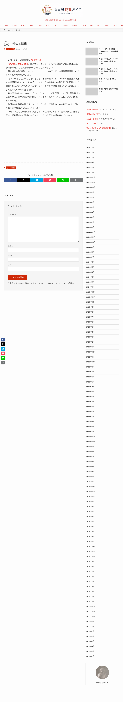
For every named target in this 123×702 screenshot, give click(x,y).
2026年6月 (90, 152)
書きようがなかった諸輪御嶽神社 (99, 128)
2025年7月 (90, 197)
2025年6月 (90, 202)
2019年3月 (90, 531)
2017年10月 (90, 616)
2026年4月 (90, 162)
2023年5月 (90, 327)
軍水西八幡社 (37, 60)
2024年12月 (90, 232)
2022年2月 (90, 396)
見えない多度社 (92, 118)
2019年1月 (90, 541)
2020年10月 (90, 441)
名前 (10, 246)
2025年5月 (90, 207)
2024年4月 (90, 272)
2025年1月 (90, 227)
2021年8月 (90, 407)
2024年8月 (90, 252)
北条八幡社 (23, 63)
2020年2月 (90, 476)
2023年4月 (90, 332)
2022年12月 (90, 352)
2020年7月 (90, 451)
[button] (10, 180)
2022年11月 (90, 357)
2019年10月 (90, 496)
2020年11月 (90, 436)
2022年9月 (90, 367)
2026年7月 (90, 147)
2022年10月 (90, 362)
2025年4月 (90, 212)
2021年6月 (90, 411)
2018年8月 (90, 566)
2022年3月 (90, 392)
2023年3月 (90, 337)
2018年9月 (90, 561)
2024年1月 (90, 287)
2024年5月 (90, 267)
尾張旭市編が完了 (93, 109)
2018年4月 (90, 586)
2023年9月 (90, 307)
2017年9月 (90, 621)
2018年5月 (90, 581)
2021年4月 (90, 421)
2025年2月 (90, 222)
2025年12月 (90, 177)
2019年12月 (90, 486)
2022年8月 (90, 371)
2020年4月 (90, 466)
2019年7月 (90, 511)
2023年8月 (90, 312)
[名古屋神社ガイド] (61, 10)
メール (11, 255)
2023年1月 (90, 347)
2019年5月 (90, 521)
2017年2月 (90, 656)
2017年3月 (90, 651)
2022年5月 (90, 382)
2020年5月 (90, 461)
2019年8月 (90, 506)
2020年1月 (90, 481)
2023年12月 (90, 292)
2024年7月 (90, 257)
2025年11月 (90, 182)
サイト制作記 (11, 49)
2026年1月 (90, 172)
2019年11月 (90, 491)
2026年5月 (90, 157)
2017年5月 (90, 641)
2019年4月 (90, 526)
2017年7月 (90, 631)
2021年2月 (90, 431)
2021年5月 (90, 416)
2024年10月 (90, 242)
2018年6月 (90, 576)
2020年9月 (90, 446)
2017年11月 (90, 611)
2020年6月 (90, 456)
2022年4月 (90, 386)
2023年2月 (90, 342)
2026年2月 (90, 167)
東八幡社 (12, 63)
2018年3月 (90, 591)
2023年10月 (90, 302)
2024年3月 (90, 277)
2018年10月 (90, 556)
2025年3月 (90, 217)
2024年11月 (90, 237)
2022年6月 (90, 377)
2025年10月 (90, 187)
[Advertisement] (43, 142)
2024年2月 (90, 282)
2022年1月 (90, 401)
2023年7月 (90, 317)
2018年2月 (90, 596)
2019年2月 (90, 536)
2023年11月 (90, 297)
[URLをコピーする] (76, 180)
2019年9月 (90, 501)
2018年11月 (90, 551)
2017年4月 (90, 646)
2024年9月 (90, 247)
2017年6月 (90, 636)
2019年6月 (90, 516)
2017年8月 (90, 626)
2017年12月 (90, 606)
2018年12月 (90, 546)
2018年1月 (90, 601)
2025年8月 (90, 192)
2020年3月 (90, 471)
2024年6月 (90, 262)
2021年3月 (90, 426)
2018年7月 (90, 571)
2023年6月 (90, 322)
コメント (12, 214)
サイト (10, 265)
